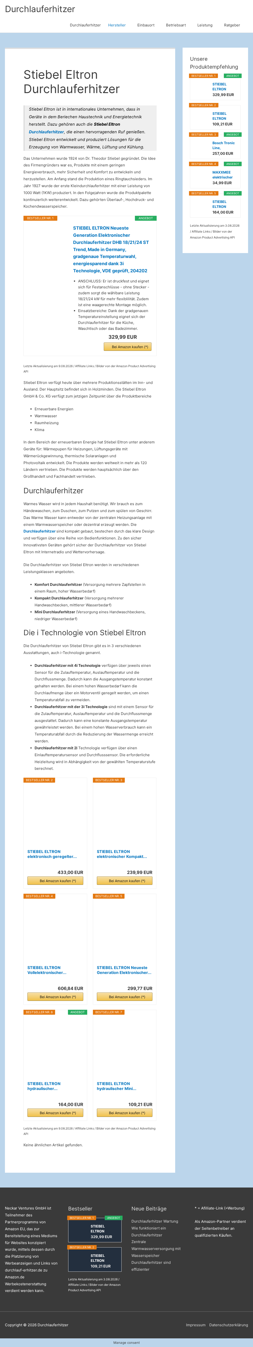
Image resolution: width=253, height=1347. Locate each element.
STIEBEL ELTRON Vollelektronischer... (46, 970)
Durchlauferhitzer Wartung (154, 1221)
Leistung (204, 25)
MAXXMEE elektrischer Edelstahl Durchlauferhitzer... (224, 175)
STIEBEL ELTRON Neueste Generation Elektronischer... (124, 970)
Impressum (196, 1325)
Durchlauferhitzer (40, 9)
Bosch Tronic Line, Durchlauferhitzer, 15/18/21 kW (224, 145)
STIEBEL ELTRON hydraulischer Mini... (116, 1086)
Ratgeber (232, 25)
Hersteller (117, 25)
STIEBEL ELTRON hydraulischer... (44, 1086)
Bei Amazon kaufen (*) (130, 347)
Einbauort (145, 25)
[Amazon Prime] (144, 336)
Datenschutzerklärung (228, 1325)
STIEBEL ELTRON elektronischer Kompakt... (122, 854)
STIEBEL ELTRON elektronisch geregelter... (52, 854)
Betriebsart (176, 25)
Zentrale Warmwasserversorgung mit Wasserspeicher (156, 1248)
